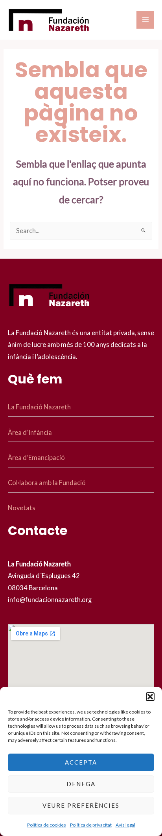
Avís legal (125, 825)
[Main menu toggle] (145, 20)
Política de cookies (46, 825)
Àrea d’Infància (30, 432)
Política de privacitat (91, 825)
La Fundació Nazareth (39, 407)
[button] (150, 697)
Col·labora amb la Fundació (47, 482)
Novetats (21, 507)
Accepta (81, 762)
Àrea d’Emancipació (36, 457)
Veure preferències (81, 805)
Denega (81, 783)
